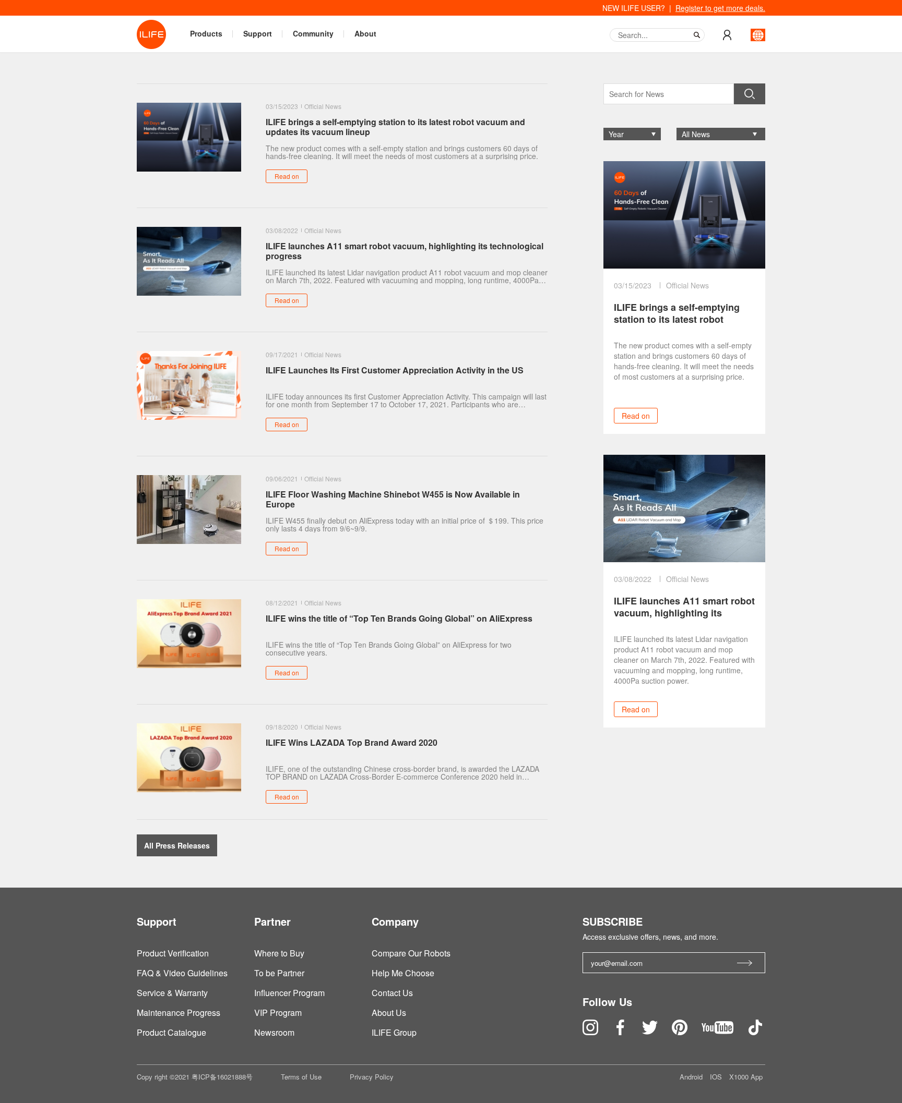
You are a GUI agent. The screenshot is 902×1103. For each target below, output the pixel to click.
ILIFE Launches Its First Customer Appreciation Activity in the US (395, 370)
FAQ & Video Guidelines (182, 973)
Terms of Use (301, 1077)
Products (206, 33)
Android (692, 1077)
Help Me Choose (403, 973)
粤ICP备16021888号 (222, 1077)
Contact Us (392, 993)
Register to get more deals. (720, 8)
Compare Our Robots (411, 953)
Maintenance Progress (178, 1013)
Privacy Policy (372, 1077)
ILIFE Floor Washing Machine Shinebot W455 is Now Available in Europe (393, 499)
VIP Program (278, 1013)
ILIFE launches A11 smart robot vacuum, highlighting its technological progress (684, 607)
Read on (636, 415)
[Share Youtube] (718, 1032)
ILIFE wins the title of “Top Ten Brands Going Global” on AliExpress (399, 618)
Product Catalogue (171, 1032)
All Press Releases (177, 845)
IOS (717, 1077)
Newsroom (274, 1032)
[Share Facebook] (621, 1032)
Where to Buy (279, 953)
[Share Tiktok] (755, 1032)
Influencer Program (289, 993)
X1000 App (746, 1077)
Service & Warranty (172, 993)
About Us (389, 1013)
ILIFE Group (394, 1032)
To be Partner (279, 973)
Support (257, 33)
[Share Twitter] (651, 1032)
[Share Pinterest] (681, 1032)
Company (395, 921)
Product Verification (173, 953)
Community (313, 33)
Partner (272, 921)
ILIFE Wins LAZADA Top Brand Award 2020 (351, 742)
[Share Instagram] (591, 1032)
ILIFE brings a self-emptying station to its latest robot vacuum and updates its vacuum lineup (677, 313)
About (365, 33)
